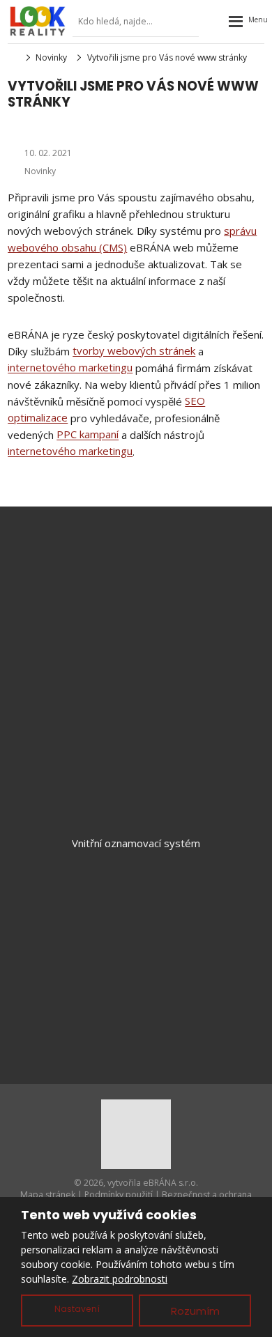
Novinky (40, 171)
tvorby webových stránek (134, 351)
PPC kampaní (87, 435)
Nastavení (77, 1309)
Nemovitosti (136, 902)
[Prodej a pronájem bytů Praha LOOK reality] (12, 57)
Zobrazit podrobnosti (119, 1278)
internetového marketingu (70, 368)
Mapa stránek (47, 1194)
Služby (136, 925)
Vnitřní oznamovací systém (136, 843)
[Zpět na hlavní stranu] (38, 21)
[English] (214, 21)
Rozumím (195, 1311)
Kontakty (136, 994)
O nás (136, 971)
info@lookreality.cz (154, 578)
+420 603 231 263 (148, 595)
